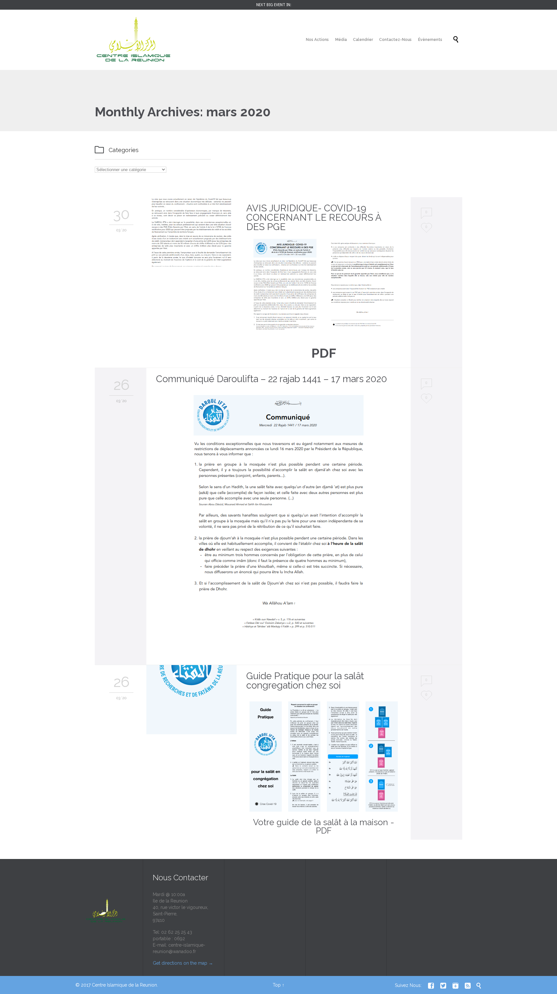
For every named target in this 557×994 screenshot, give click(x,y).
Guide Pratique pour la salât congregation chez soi (305, 681)
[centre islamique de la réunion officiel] (133, 40)
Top (277, 985)
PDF (323, 353)
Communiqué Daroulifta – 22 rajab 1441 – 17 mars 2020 (271, 378)
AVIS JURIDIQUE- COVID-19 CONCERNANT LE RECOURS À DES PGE (313, 217)
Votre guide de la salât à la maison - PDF (323, 826)
